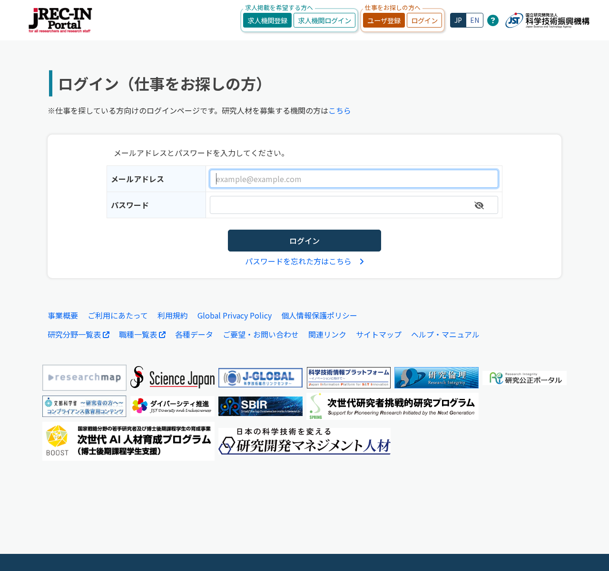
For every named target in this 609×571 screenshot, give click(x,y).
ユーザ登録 (384, 20)
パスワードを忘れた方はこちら (298, 261)
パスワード (130, 205)
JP (458, 20)
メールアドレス (137, 178)
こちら (339, 110)
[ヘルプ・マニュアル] (493, 20)
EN (474, 20)
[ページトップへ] (587, 549)
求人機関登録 (267, 20)
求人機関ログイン (324, 20)
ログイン (424, 20)
